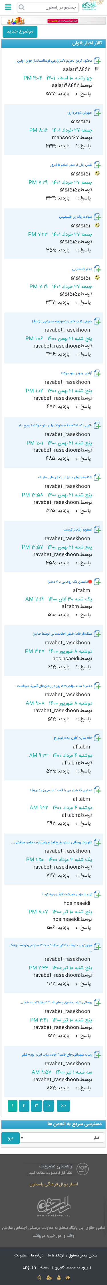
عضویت (20, 1255)
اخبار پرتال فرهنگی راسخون (53, 1184)
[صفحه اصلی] (67, 1278)
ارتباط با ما (56, 1255)
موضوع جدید (20, 31)
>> (63, 1106)
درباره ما (37, 1255)
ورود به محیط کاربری (71, 1267)
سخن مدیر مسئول (82, 1255)
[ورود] (59, 1278)
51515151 (81, 122)
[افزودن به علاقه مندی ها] (39, 1278)
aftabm (82, 591)
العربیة (45, 1267)
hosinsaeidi (78, 903)
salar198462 (77, 70)
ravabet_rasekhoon (68, 330)
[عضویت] (49, 1278)
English (29, 1267)
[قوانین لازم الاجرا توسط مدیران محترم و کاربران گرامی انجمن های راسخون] (53, 21)
